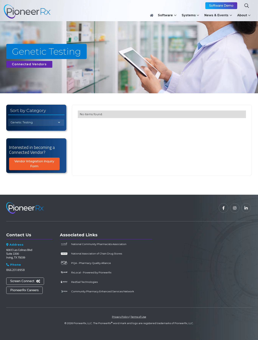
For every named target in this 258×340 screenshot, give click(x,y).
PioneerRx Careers (24, 290)
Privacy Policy (120, 316)
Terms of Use (138, 316)
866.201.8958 (15, 270)
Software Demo (221, 5)
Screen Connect (25, 281)
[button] (168, 15)
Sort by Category (28, 110)
